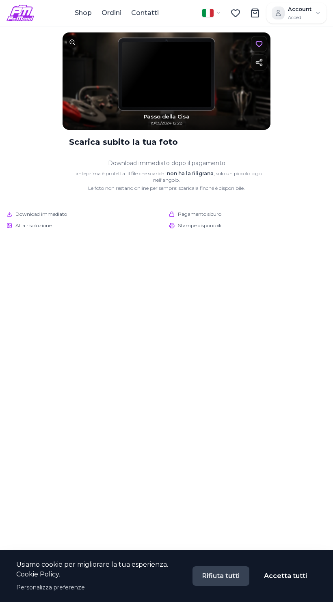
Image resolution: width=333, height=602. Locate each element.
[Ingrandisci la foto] (166, 81)
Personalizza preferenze (50, 587)
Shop (83, 13)
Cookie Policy (37, 574)
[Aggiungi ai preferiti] (259, 44)
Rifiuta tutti (221, 576)
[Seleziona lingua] (211, 13)
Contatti (145, 13)
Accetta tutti (285, 576)
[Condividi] (259, 62)
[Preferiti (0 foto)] (235, 13)
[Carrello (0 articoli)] (255, 13)
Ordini (111, 13)
